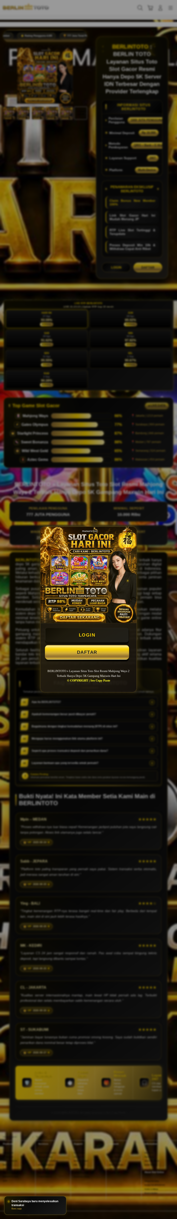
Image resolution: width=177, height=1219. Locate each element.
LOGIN (87, 634)
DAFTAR (87, 652)
